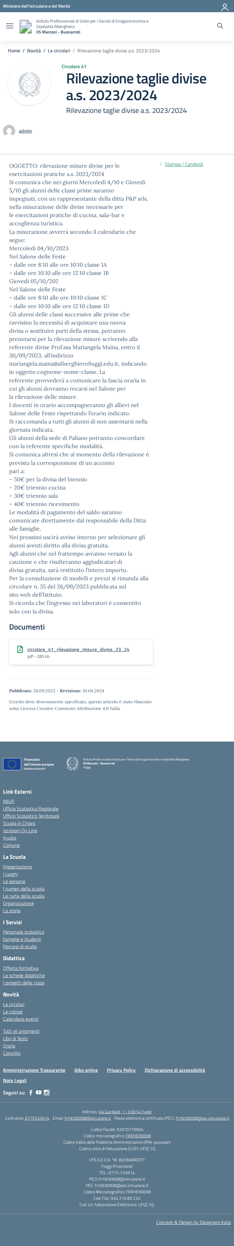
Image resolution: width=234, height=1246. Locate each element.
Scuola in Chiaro (19, 823)
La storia (11, 910)
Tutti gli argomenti (21, 1031)
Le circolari (13, 1004)
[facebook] (31, 1092)
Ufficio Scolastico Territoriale (31, 816)
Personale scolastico (23, 931)
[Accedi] (225, 6)
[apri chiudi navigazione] (9, 26)
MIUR (8, 801)
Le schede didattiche (24, 975)
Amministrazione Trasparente (34, 1070)
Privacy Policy (121, 1070)
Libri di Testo (15, 1038)
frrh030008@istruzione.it (88, 1118)
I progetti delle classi (23, 982)
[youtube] (38, 1092)
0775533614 (37, 1118)
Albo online (86, 1070)
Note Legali (15, 1080)
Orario (9, 1045)
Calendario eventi (20, 1019)
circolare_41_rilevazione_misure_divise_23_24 (78, 649)
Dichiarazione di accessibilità (175, 1070)
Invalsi (9, 837)
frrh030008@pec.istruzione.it (202, 1118)
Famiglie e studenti (22, 939)
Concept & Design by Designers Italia (193, 1222)
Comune (11, 845)
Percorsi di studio (20, 946)
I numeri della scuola (23, 888)
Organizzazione (18, 903)
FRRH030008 (138, 1135)
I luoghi (10, 874)
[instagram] (46, 1092)
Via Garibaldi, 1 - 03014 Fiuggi (125, 1111)
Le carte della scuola (23, 896)
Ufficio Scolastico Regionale (30, 808)
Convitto (11, 1053)
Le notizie (13, 1011)
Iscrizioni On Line (20, 830)
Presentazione (17, 866)
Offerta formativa (20, 968)
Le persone (14, 881)
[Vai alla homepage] (26, 26)
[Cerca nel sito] (220, 26)
